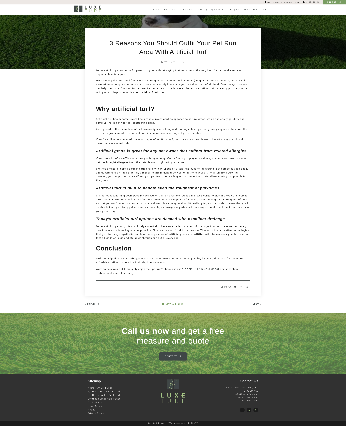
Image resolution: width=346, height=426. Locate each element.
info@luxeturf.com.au (246, 394)
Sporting (202, 9)
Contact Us (173, 356)
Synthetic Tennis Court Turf (104, 391)
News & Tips (250, 9)
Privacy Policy (96, 413)
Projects (235, 9)
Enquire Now (334, 2)
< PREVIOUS (92, 304)
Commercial (186, 9)
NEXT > (257, 304)
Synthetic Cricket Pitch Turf (104, 395)
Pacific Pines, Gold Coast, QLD (241, 387)
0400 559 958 (312, 2)
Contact (266, 9)
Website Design (180, 423)
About (156, 9)
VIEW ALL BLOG (175, 304)
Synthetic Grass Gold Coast (104, 398)
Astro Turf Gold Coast (101, 387)
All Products (95, 402)
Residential (170, 9)
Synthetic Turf (218, 9)
